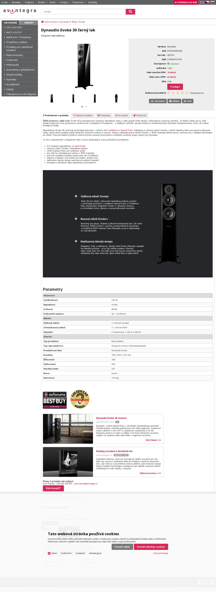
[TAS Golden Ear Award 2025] (81, 408)
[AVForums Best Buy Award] (56, 408)
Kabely (10, 89)
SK (212, 2)
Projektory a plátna (16, 42)
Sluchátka (11, 79)
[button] (82, 106)
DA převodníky (14, 74)
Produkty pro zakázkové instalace (19, 48)
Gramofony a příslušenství (20, 69)
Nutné (54, 553)
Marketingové (95, 553)
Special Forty (126, 130)
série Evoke (79, 146)
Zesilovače (12, 59)
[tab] (56, 115)
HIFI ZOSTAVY (14, 27)
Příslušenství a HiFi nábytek (21, 94)
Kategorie (10, 22)
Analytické (80, 553)
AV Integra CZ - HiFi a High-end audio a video (20, 11)
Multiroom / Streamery (18, 37)
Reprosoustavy (14, 55)
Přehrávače (12, 64)
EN (201, 2)
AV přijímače (13, 84)
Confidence (113, 130)
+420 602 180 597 (64, 483)
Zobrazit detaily (160, 553)
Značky (29, 22)
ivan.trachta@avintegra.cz (86, 483)
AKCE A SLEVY (14, 32)
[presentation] (56, 115)
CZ (206, 2)
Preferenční (66, 553)
